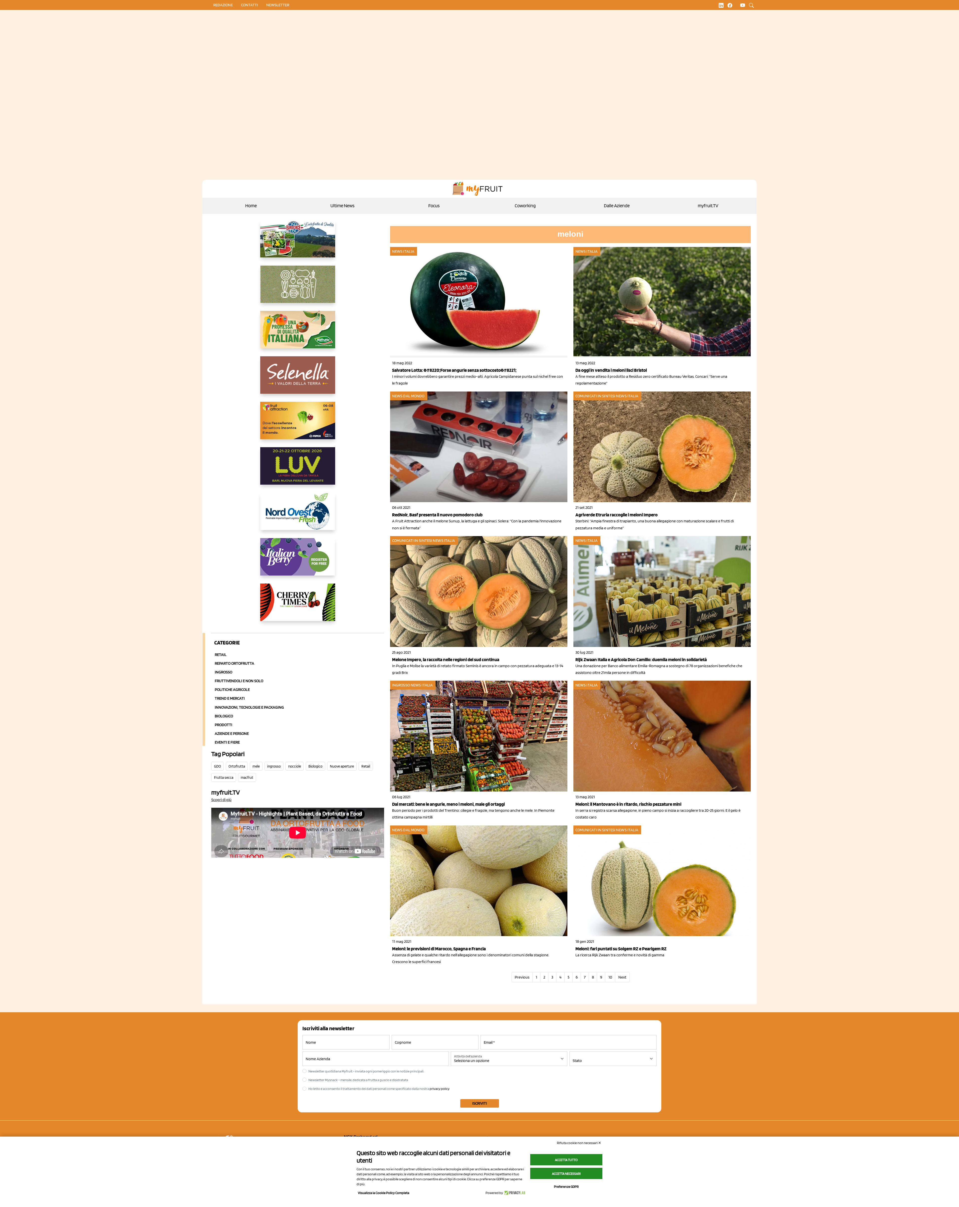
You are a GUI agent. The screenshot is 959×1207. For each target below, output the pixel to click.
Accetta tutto (566, 1160)
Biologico (224, 716)
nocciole (294, 766)
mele (256, 766)
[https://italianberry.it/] (297, 561)
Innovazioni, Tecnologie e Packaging (249, 707)
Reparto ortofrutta (234, 663)
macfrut (247, 777)
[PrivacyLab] (514, 1192)
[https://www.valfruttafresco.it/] (297, 333)
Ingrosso (223, 672)
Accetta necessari (566, 1174)
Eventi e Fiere (227, 742)
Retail (221, 654)
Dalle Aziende (617, 205)
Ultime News (342, 205)
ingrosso (274, 766)
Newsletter (277, 4)
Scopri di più (221, 799)
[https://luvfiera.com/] (297, 470)
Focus (434, 205)
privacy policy (440, 1089)
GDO (217, 766)
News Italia (403, 251)
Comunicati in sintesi (595, 396)
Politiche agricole (232, 689)
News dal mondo (408, 396)
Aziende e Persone (232, 733)
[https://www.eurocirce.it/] (297, 242)
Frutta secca (223, 777)
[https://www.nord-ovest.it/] (297, 515)
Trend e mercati (230, 698)
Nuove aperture (342, 766)
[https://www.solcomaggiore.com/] (297, 288)
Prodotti (223, 724)
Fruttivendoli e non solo (239, 680)
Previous (522, 977)
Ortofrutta (237, 766)
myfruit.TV (708, 205)
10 (610, 977)
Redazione (223, 4)
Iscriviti (479, 1103)
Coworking (525, 205)
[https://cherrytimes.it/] (297, 606)
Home (251, 205)
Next (622, 977)
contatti (249, 4)
